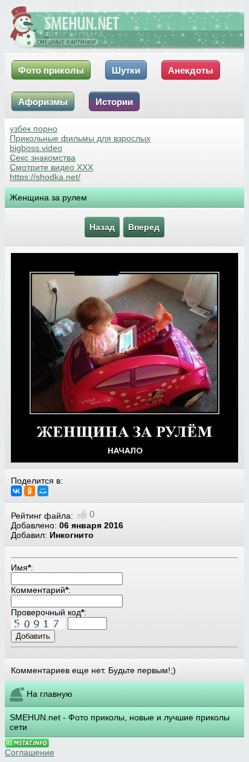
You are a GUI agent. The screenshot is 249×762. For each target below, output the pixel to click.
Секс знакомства (43, 157)
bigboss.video (36, 148)
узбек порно (33, 128)
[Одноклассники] (29, 490)
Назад (102, 227)
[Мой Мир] (42, 490)
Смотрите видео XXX (51, 167)
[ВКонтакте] (16, 490)
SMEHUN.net (35, 717)
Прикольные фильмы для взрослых (80, 138)
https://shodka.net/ (45, 177)
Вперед (144, 227)
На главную (50, 694)
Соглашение (29, 752)
